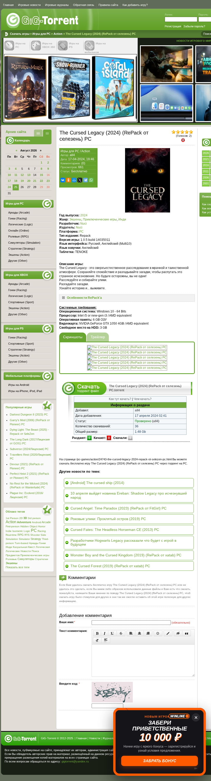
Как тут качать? (120, 399)
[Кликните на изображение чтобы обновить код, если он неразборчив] (112, 701)
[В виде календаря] (47, 133)
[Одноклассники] (68, 180)
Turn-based (21, 543)
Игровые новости (29, 4)
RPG (20, 534)
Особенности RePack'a (84, 298)
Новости (26, 551)
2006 (206, 177)
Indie (9, 531)
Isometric (17, 531)
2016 (206, 165)
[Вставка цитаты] (186, 633)
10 (9, 174)
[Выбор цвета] (168, 633)
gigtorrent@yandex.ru (75, 761)
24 (9, 187)
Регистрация (173, 26)
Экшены (75, 219)
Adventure (24, 522)
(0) (83, 163)
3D (25, 518)
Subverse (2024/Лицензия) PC (29, 449)
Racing (42, 531)
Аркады (33, 543)
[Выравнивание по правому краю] (148, 633)
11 (15, 174)
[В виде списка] (38, 133)
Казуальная (20, 547)
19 (22, 180)
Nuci (83, 223)
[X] (79, 180)
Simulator (24, 539)
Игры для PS (14, 328)
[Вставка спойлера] (105, 640)
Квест (31, 547)
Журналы (108, 738)
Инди (122, 219)
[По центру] (139, 633)
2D (21, 518)
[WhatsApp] (91, 180)
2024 (83, 215)
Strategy (36, 538)
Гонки (42, 543)
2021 (206, 159)
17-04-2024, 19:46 (81, 159)
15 (41, 174)
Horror (41, 526)
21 (34, 180)
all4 (72, 155)
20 (28, 180)
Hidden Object (28, 526)
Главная (8, 4)
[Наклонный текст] (104, 633)
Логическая (43, 547)
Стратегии (41, 559)
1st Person (12, 518)
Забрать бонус (159, 761)
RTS (27, 534)
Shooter (35, 534)
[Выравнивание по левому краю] (131, 633)
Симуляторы (25, 559)
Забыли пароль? (194, 26)
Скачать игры (42, 20)
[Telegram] (85, 180)
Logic (27, 531)
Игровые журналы (57, 4)
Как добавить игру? (135, 4)
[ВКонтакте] (62, 180)
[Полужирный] (97, 633)
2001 (206, 183)
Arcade (46, 522)
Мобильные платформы (23, 375)
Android (36, 522)
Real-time (11, 534)
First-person (13, 526)
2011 (206, 171)
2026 (206, 153)
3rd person (34, 518)
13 (28, 174)
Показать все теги (17, 567)
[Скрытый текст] (178, 633)
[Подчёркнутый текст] (112, 633)
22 (41, 180)
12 (22, 174)
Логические (13, 551)
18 (15, 180)
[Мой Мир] (74, 180)
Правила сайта (108, 4)
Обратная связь (83, 4)
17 (9, 180)
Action (58, 33)
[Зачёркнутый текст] (121, 633)
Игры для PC (41, 33)
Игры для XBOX (17, 274)
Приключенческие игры (100, 219)
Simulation (12, 539)
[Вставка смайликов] (158, 633)
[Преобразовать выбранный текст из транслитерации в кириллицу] (97, 640)
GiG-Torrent (48, 738)
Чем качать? (143, 399)
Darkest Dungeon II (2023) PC (29, 414)
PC (81, 231)
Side (43, 534)
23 (48, 180)
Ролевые (11, 559)
